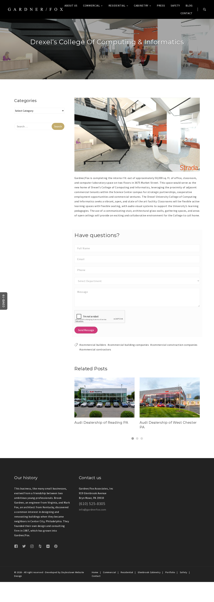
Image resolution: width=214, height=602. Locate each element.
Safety (175, 5)
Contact (187, 13)
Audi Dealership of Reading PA (101, 423)
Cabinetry (141, 5)
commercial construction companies (174, 344)
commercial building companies (129, 344)
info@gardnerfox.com (92, 509)
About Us (71, 5)
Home (95, 572)
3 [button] (141, 438)
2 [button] (137, 438)
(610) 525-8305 (92, 503)
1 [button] (132, 438)
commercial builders (93, 344)
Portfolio (170, 572)
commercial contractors (96, 349)
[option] (137, 135)
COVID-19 (3, 301)
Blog (189, 5)
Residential (117, 5)
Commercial (91, 5)
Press (161, 5)
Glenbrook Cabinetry (149, 572)
